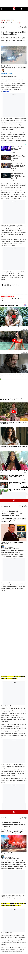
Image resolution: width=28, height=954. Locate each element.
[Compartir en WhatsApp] (25, 27)
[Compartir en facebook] (20, 27)
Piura (3, 27)
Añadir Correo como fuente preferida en (10, 22)
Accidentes (14, 298)
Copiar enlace (15, 285)
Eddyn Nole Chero (6, 73)
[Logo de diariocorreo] (14, 9)
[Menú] (2, 9)
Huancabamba (21, 298)
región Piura (6, 91)
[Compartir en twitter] (23, 27)
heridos (9, 298)
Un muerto (4, 298)
